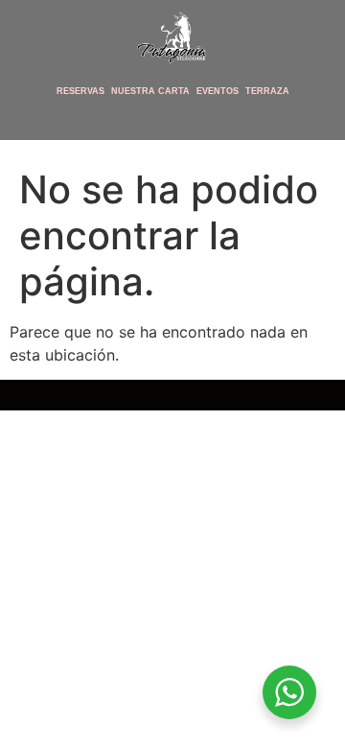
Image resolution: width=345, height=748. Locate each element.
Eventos (217, 91)
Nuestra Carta (150, 91)
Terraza (267, 91)
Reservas (80, 91)
